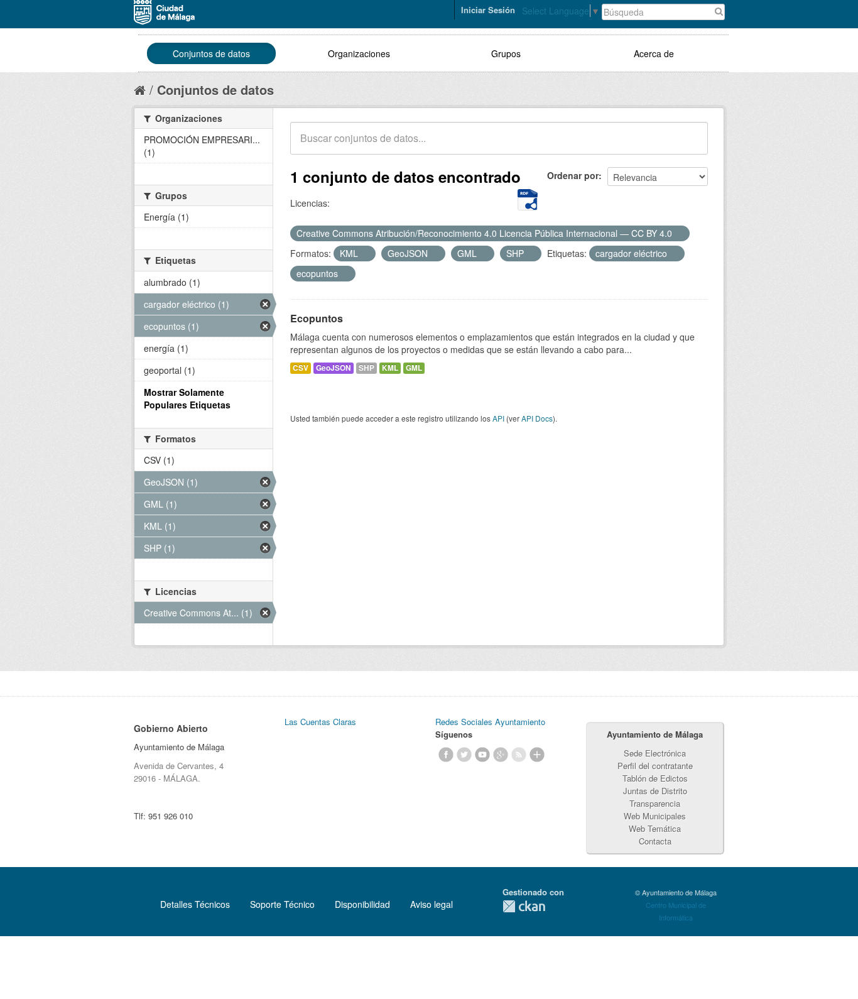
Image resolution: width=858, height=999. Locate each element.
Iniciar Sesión (488, 10)
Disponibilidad (362, 904)
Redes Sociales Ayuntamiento (490, 722)
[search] (689, 145)
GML (414, 368)
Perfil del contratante (655, 766)
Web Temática (655, 828)
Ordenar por (573, 175)
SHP (366, 368)
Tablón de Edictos (655, 778)
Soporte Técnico (282, 904)
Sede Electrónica (655, 753)
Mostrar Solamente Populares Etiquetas (187, 398)
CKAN (523, 906)
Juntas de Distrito (655, 791)
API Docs (537, 418)
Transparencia (654, 803)
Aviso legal (431, 904)
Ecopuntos (316, 318)
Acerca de (654, 53)
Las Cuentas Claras (320, 722)
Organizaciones (359, 53)
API (498, 418)
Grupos (506, 53)
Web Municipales (655, 816)
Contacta (655, 841)
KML (390, 368)
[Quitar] (679, 234)
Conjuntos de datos (211, 53)
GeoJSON (333, 368)
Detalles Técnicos (195, 904)
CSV (300, 368)
